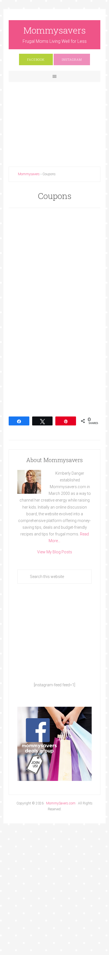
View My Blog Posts (54, 552)
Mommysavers (54, 30)
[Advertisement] (54, 120)
